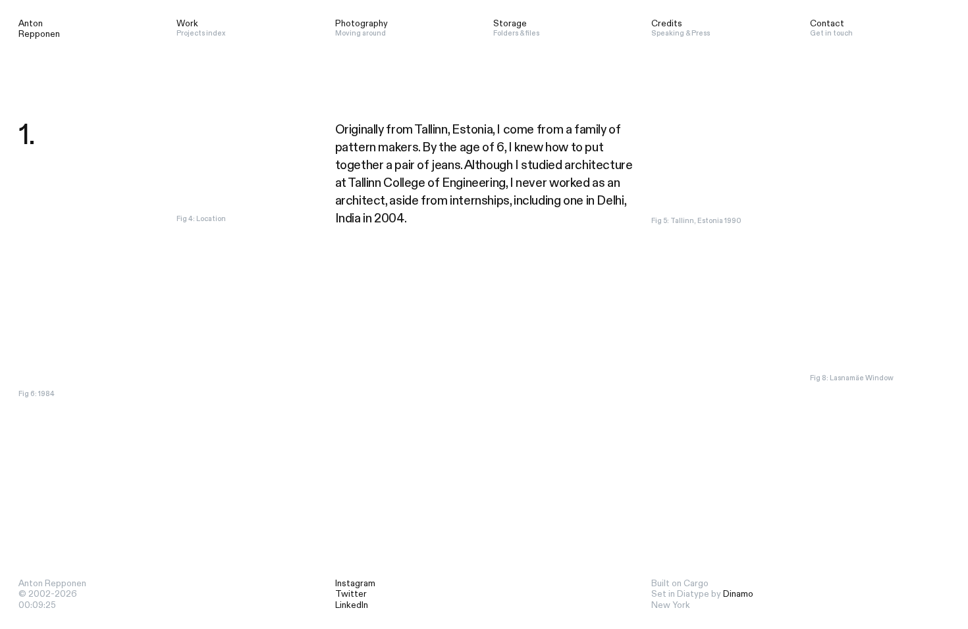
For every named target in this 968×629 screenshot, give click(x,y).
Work (187, 24)
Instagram (355, 584)
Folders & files (517, 33)
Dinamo (738, 594)
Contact (827, 24)
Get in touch (831, 33)
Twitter (351, 594)
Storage (510, 24)
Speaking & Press (680, 33)
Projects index (200, 33)
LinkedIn (351, 605)
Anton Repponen (39, 29)
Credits (666, 24)
